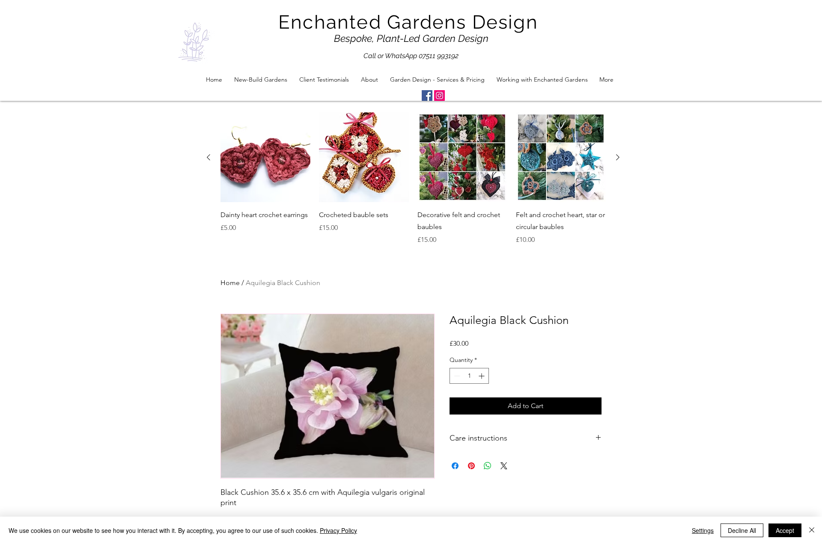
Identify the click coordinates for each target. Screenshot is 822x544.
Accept (785, 530)
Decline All (742, 530)
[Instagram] (439, 95)
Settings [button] (703, 530)
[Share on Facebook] (455, 466)
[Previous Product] (208, 157)
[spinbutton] (469, 375)
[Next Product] (618, 157)
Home (230, 283)
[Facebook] (427, 95)
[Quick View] (265, 157)
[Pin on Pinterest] (471, 466)
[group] (413, 178)
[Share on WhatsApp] (487, 466)
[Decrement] (456, 375)
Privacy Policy (338, 530)
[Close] (812, 530)
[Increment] (482, 375)
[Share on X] (504, 466)
